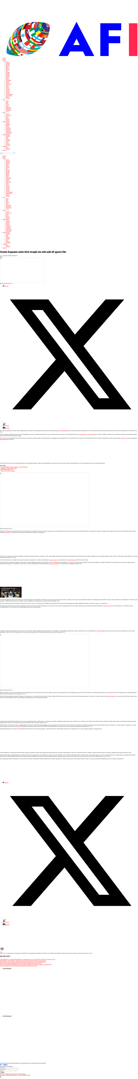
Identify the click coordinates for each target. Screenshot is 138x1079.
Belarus (7, 68)
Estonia (7, 69)
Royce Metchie (47, 721)
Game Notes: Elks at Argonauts (8, 470)
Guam (7, 147)
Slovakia (8, 91)
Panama (7, 126)
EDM (8, 469)
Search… (5, 150)
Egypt (7, 117)
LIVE (4, 59)
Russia (7, 78)
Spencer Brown (6, 532)
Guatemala (8, 129)
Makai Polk (56, 562)
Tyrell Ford (98, 630)
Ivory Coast (8, 115)
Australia (5, 146)
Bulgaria (8, 81)
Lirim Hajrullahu (63, 430)
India (7, 102)
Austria (7, 62)
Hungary (8, 64)
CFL (1, 255)
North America (6, 121)
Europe (4, 60)
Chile (7, 138)
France (7, 82)
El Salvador (8, 133)
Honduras (8, 124)
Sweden (7, 73)
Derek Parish (83, 434)
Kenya (7, 116)
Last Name (2, 1069)
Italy (7, 71)
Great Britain (9, 95)
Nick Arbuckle (3, 438)
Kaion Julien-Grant (53, 563)
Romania (8, 72)
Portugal (8, 66)
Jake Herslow (107, 605)
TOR (12, 469)
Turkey (7, 86)
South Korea (9, 110)
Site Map (7, 1073)
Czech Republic (9, 94)
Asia (4, 99)
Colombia (8, 139)
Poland (7, 97)
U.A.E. (7, 111)
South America (6, 134)
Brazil (7, 137)
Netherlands (8, 84)
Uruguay (8, 143)
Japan (7, 106)
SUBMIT (2, 1072)
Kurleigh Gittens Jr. (111, 696)
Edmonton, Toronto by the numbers (9, 468)
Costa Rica (8, 128)
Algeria (7, 113)
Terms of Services (14, 1073)
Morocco (8, 119)
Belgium (8, 75)
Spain (7, 67)
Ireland (7, 77)
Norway (7, 90)
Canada (7, 123)
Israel (7, 103)
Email (1, 1071)
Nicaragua (8, 130)
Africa (4, 112)
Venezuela (8, 145)
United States (9, 132)
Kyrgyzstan (8, 107)
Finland (7, 76)
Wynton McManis (71, 560)
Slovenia (8, 98)
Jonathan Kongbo (53, 560)
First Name (2, 1067)
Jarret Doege (123, 438)
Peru (7, 142)
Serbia (7, 85)
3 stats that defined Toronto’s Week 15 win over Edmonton (14, 467)
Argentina (8, 135)
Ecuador (8, 141)
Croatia (7, 88)
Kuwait (7, 104)
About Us (2, 1073)
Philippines (8, 108)
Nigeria (7, 120)
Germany (8, 89)
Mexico (7, 125)
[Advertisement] (43, 451)
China (7, 100)
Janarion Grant (51, 531)
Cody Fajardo (90, 434)
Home (4, 58)
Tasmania (8, 148)
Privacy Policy (22, 1073)
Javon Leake (17, 726)
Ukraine (7, 93)
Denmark (8, 63)
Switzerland (8, 80)
